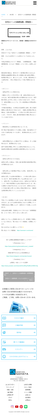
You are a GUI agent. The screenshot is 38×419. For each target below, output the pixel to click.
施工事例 (10, 392)
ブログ (10, 397)
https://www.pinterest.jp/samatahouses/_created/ (19, 246)
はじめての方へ (10, 384)
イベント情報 (28, 392)
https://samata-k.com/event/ (25, 230)
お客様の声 (10, 395)
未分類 (12, 14)
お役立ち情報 (28, 384)
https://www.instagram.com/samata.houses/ (19, 256)
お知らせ (27, 395)
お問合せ (27, 400)
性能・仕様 (10, 389)
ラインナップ (10, 387)
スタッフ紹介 (28, 387)
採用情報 (27, 389)
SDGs (10, 400)
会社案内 (27, 397)
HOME (3, 14)
